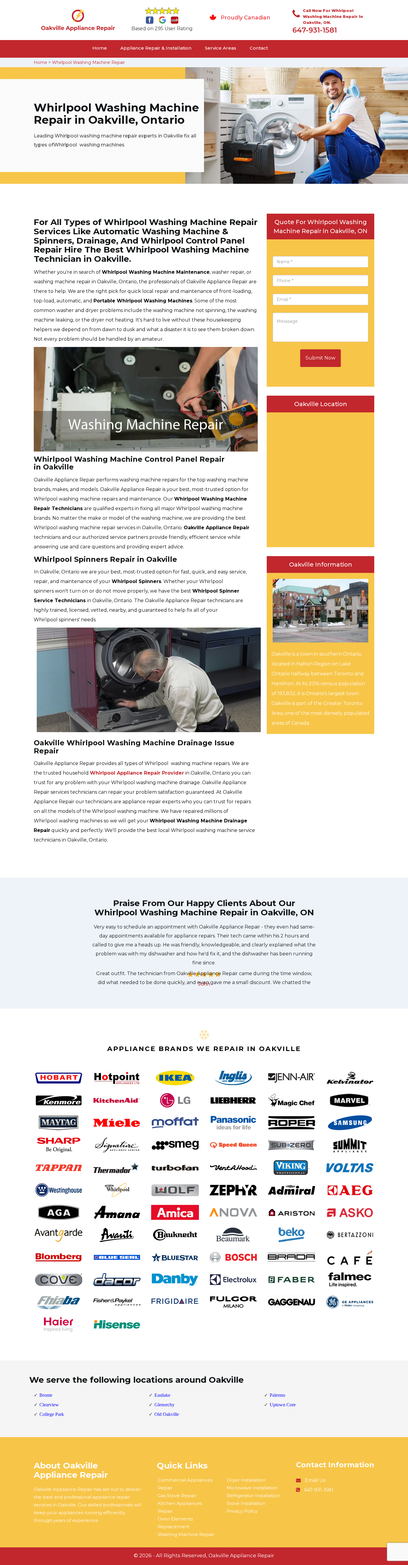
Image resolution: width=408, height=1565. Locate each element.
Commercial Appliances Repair (185, 1484)
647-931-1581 (314, 30)
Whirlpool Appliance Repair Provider (137, 773)
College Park (51, 1414)
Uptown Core (283, 1404)
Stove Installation (246, 1503)
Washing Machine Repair (186, 1534)
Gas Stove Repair (177, 1495)
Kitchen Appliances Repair (180, 1507)
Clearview (49, 1404)
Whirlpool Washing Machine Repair (88, 62)
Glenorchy (164, 1404)
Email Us (315, 1480)
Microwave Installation (252, 1488)
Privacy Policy (242, 1511)
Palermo (277, 1395)
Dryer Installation (246, 1480)
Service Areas (220, 48)
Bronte (45, 1395)
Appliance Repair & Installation (155, 48)
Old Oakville (166, 1414)
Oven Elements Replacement (175, 1522)
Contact (259, 48)
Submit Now (320, 358)
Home (99, 48)
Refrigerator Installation (253, 1495)
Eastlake (162, 1395)
